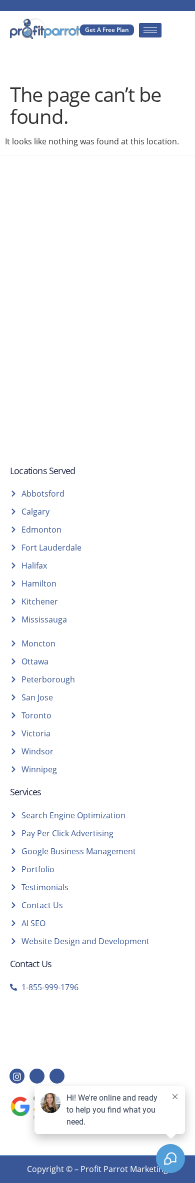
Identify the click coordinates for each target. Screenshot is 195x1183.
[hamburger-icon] (150, 30)
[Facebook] (57, 1076)
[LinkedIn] (37, 1076)
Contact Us (31, 964)
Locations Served (42, 471)
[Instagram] (17, 1076)
